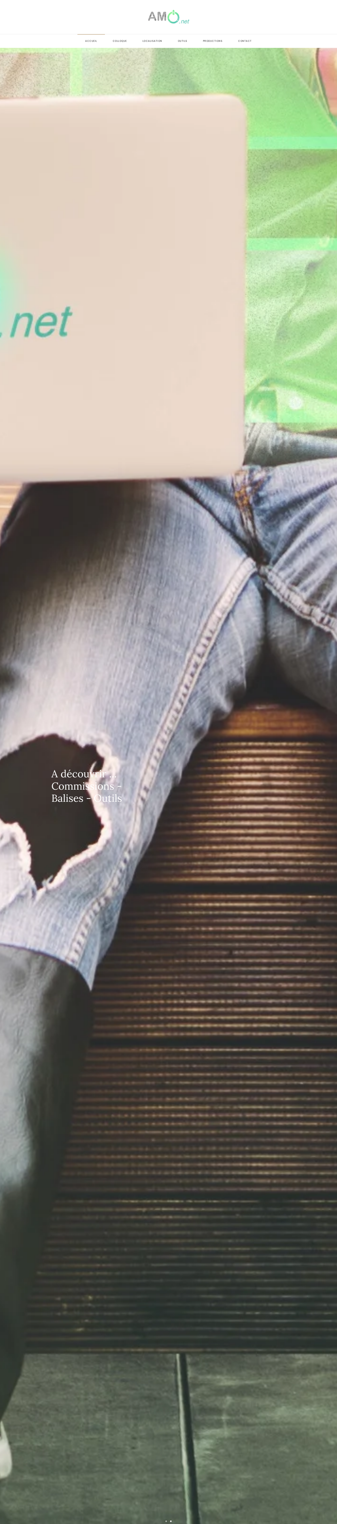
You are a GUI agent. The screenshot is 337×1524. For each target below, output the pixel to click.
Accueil (91, 41)
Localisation (152, 41)
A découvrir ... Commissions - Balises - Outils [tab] (171, 1521)
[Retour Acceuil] (168, 17)
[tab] (166, 1521)
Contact (245, 41)
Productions (213, 41)
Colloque (120, 41)
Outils (182, 41)
